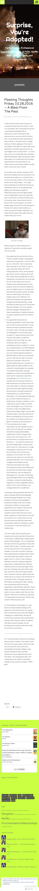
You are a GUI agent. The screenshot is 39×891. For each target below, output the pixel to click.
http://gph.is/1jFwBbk (17, 240)
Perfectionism (30, 798)
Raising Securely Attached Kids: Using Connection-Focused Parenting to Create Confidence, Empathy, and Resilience (17, 752)
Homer (4, 738)
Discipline (7, 814)
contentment (25, 810)
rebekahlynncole (25, 117)
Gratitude (27, 814)
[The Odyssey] (35, 741)
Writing (13, 800)
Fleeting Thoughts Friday (19, 814)
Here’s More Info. (22, 378)
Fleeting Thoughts (27, 795)
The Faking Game (7, 730)
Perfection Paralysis (21, 819)
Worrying (9, 826)
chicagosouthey (11, 839)
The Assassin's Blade (8, 743)
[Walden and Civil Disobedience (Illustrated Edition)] (35, 764)
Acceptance (5, 795)
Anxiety (3, 810)
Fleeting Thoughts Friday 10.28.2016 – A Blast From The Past (18, 105)
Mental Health (6, 798)
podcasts (29, 819)
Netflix (6, 818)
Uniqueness (4, 826)
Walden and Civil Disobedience (11, 760)
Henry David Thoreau (7, 762)
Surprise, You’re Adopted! (9, 777)
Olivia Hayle (6, 731)
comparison (19, 810)
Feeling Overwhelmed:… (14, 852)
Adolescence (13, 795)
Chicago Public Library (10, 810)
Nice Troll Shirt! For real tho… (27, 839)
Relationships (29, 823)
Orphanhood (21, 798)
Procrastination (11, 823)
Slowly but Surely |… (13, 844)
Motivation (14, 798)
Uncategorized (6, 800)
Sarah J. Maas (6, 745)
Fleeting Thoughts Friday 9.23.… (27, 867)
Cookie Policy (6, 884)
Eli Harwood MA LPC (7, 756)
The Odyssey (6, 737)
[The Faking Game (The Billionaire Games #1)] (35, 734)
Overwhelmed (13, 819)
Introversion (33, 814)
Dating (20, 795)
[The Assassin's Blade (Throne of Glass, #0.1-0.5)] (35, 747)
